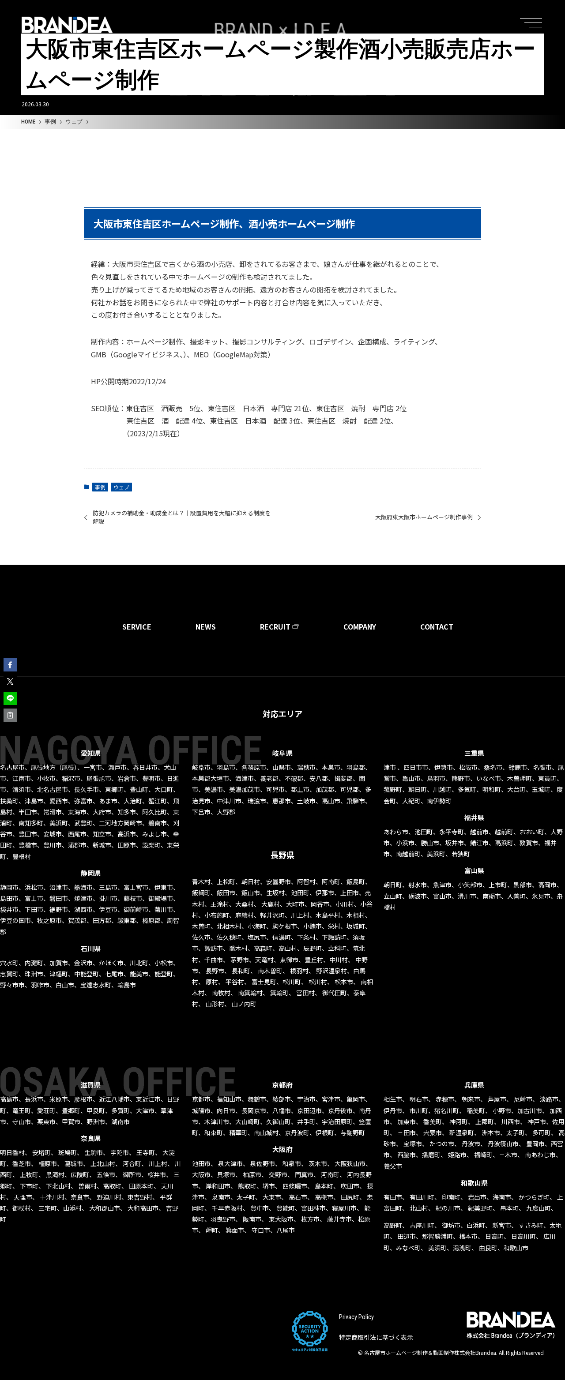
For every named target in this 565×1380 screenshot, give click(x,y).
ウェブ (121, 487)
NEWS (206, 626)
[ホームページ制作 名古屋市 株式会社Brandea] (67, 25)
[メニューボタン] (533, 19)
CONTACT (436, 626)
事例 (100, 487)
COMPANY (359, 626)
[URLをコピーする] (10, 715)
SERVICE (136, 626)
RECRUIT (275, 626)
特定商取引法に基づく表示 (376, 1337)
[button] (10, 664)
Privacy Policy (356, 1316)
